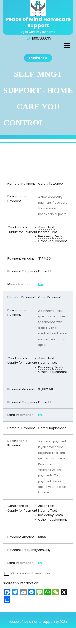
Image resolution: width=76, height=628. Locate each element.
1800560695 (41, 38)
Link (40, 284)
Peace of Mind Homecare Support (38, 22)
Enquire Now (38, 58)
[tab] (67, 46)
